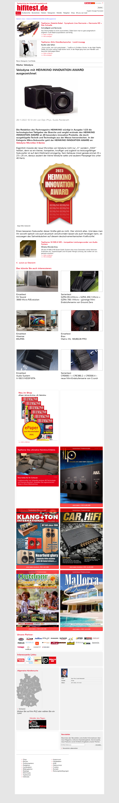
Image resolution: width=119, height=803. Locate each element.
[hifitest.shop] (52, 665)
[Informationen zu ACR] (21, 639)
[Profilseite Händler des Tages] (37, 728)
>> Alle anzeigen (46, 36)
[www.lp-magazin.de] (45, 665)
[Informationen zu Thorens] (21, 648)
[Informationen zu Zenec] (46, 648)
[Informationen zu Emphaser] (63, 639)
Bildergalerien (27, 769)
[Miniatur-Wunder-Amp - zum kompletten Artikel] (28, 249)
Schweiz (22, 709)
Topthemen (27, 775)
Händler (59, 13)
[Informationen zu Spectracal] (95, 643)
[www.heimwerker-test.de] (38, 665)
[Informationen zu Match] (46, 643)
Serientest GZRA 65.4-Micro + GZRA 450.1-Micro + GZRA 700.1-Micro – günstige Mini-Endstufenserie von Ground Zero (80, 298)
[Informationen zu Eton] (79, 639)
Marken (43, 13)
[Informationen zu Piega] (79, 643)
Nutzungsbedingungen (61, 771)
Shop (73, 13)
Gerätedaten (27, 767)
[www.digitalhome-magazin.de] (20, 665)
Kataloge (26, 771)
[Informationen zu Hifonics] (29, 643)
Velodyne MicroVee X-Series (30, 142)
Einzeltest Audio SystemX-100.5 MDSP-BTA (25, 376)
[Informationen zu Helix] (21, 643)
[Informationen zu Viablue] (28, 648)
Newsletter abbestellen (70, 748)
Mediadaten (57, 761)
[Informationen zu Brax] (46, 639)
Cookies (56, 767)
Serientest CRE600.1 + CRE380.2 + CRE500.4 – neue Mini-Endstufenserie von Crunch (79, 376)
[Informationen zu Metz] (54, 643)
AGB (54, 763)
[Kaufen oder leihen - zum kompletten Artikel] (28, 49)
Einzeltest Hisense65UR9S (21, 336)
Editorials (26, 777)
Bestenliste (36, 13)
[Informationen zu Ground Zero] (95, 639)
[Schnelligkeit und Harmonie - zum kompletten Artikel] (28, 30)
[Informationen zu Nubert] (70, 643)
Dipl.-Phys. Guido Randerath (78, 678)
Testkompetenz (28, 763)
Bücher (25, 761)
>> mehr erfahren (24, 442)
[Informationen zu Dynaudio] (54, 639)
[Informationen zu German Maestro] (88, 639)
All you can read (81, 13)
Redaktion (26, 765)
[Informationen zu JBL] (37, 643)
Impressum (57, 759)
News (18, 13)
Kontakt (55, 769)
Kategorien (51, 13)
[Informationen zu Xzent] (37, 648)
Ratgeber (66, 13)
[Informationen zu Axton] (38, 639)
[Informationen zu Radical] (87, 643)
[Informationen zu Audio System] (29, 639)
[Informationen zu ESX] (70, 639)
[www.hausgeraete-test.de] (29, 665)
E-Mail (72, 680)
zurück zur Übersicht (27, 263)
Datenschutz (57, 765)
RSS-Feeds (27, 773)
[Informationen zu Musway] (62, 643)
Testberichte (26, 13)
